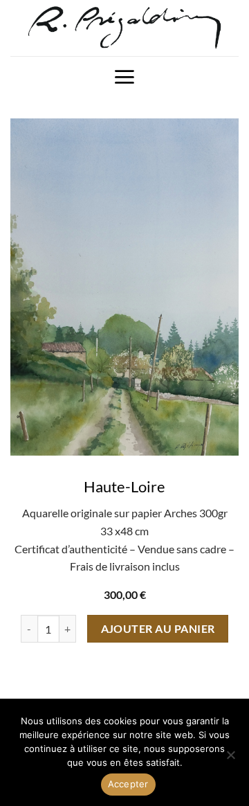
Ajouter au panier (158, 629)
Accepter (128, 783)
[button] (124, 77)
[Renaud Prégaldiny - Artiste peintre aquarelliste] (125, 28)
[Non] (230, 759)
